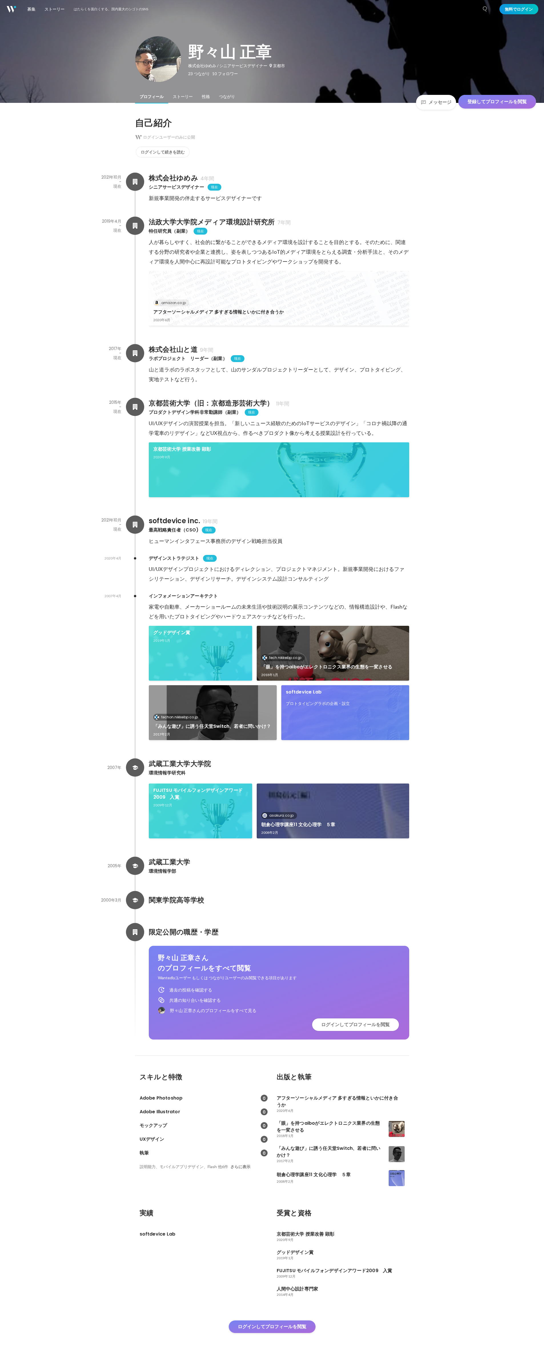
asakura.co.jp (281, 815)
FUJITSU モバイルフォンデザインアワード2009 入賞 (198, 793)
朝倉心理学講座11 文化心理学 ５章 (298, 824)
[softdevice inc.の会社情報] (135, 524)
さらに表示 (240, 1167)
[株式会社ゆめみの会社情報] (135, 182)
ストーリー (183, 96)
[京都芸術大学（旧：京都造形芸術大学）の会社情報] (135, 407)
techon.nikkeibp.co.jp (179, 717)
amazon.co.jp (173, 302)
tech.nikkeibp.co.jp (285, 657)
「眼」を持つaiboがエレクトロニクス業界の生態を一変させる (326, 666)
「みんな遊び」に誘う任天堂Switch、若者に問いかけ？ (212, 726)
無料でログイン (519, 9)
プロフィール (152, 96)
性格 (206, 96)
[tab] (151, 96)
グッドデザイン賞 (171, 632)
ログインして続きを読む (163, 152)
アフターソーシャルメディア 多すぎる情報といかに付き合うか (218, 312)
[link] (279, 298)
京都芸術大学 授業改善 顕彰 (182, 449)
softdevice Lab (304, 692)
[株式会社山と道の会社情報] (135, 353)
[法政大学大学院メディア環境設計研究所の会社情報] (135, 226)
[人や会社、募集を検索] (485, 9)
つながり (227, 96)
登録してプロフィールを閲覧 (497, 101)
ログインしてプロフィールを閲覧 (355, 1024)
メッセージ (440, 102)
